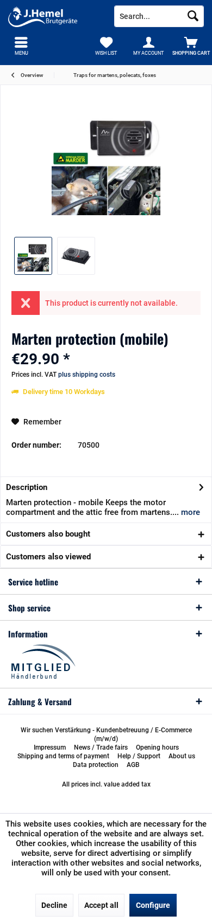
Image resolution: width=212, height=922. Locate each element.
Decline (54, 905)
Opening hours (157, 747)
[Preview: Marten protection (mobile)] (33, 256)
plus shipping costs (86, 374)
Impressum (50, 747)
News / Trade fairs (101, 747)
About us (182, 756)
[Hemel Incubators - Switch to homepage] (53, 16)
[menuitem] (191, 46)
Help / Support (138, 756)
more (189, 512)
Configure (153, 905)
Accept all (101, 905)
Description (26, 487)
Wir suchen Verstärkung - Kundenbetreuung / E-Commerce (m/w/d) (106, 734)
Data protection (96, 765)
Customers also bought (48, 534)
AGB (133, 765)
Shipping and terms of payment (63, 756)
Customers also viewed (48, 557)
